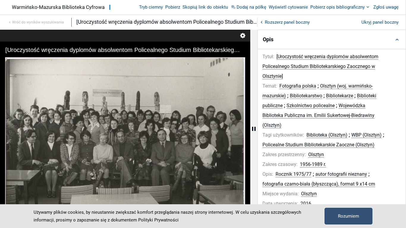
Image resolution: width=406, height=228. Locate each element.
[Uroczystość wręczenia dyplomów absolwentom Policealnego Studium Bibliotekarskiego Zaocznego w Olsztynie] (320, 66)
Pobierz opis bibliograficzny (337, 7)
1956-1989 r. (313, 164)
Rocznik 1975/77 (293, 174)
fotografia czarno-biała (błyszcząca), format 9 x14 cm (318, 184)
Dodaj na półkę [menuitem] (251, 7)
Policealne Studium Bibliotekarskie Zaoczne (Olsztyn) (318, 145)
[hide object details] (253, 129)
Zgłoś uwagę (386, 7)
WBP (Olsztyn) (366, 135)
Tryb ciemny (151, 7)
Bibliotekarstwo (306, 96)
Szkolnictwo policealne (311, 105)
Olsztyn (316, 154)
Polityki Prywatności (158, 220)
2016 (305, 203)
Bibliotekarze (339, 96)
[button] (332, 39)
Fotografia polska (297, 86)
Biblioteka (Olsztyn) (326, 135)
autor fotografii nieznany (341, 174)
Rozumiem (348, 216)
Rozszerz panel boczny (287, 22)
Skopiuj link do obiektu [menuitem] (205, 7)
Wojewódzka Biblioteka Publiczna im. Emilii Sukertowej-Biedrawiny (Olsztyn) (318, 115)
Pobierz (172, 7)
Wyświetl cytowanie (288, 7)
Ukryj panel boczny (380, 22)
